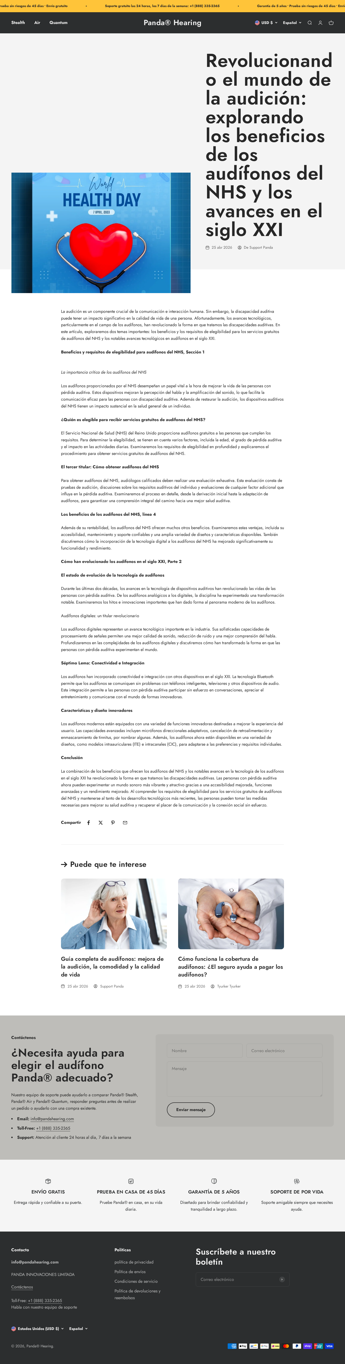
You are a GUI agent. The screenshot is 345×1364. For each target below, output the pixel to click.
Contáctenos (22, 1287)
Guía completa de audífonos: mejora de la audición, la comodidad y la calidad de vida (112, 967)
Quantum (59, 22)
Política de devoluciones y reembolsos (138, 1294)
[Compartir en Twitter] (100, 822)
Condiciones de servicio (136, 1281)
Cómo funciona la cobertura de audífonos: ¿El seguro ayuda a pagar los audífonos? (230, 967)
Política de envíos (130, 1272)
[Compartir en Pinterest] (113, 822)
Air (37, 22)
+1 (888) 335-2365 (53, 1128)
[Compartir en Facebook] (88, 822)
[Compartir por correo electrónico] (125, 822)
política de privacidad (134, 1262)
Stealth (18, 22)
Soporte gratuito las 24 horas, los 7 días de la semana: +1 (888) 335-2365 (149, 6)
